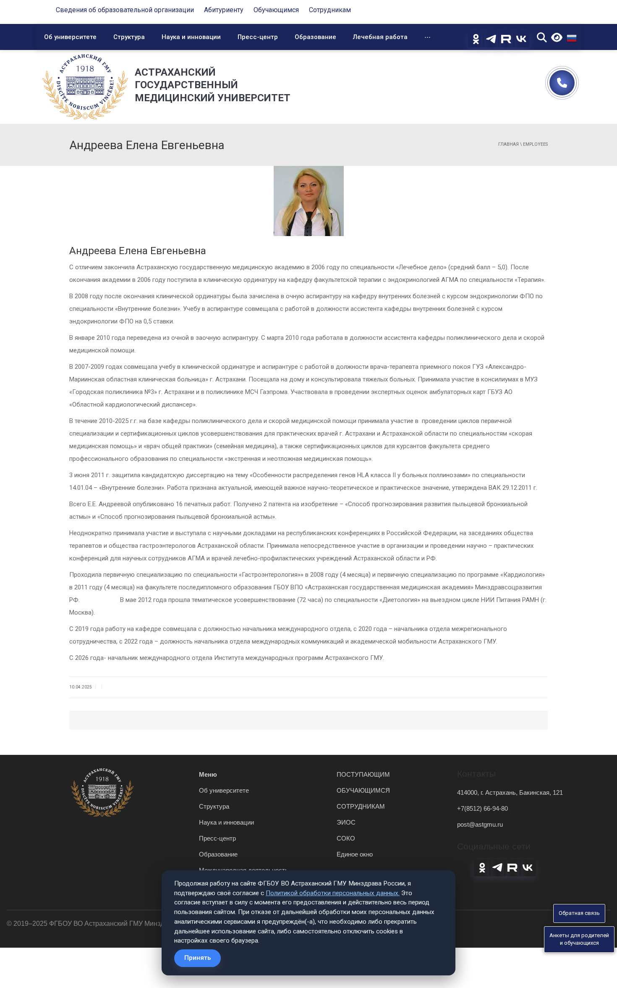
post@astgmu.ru (480, 824)
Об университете (70, 37)
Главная (508, 144)
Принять (197, 958)
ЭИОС (346, 822)
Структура (129, 37)
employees (535, 144)
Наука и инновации (191, 37)
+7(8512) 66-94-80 (482, 808)
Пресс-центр (258, 37)
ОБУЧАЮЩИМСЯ (363, 790)
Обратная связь (579, 913)
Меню (208, 774)
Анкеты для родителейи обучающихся (579, 939)
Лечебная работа (380, 37)
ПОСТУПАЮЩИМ (363, 774)
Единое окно (355, 854)
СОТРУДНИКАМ (361, 806)
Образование (315, 37)
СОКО (346, 838)
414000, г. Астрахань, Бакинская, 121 (510, 792)
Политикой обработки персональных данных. (333, 893)
